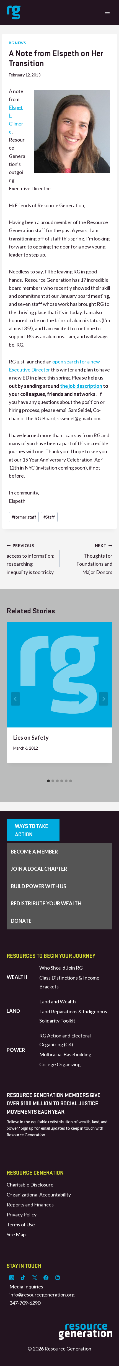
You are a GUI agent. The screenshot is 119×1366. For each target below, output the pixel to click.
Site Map (16, 1234)
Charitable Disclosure (30, 1185)
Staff (49, 517)
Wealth (17, 977)
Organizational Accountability (39, 1194)
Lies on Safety (31, 737)
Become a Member (34, 852)
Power (16, 1050)
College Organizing (60, 1064)
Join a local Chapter (39, 869)
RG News (17, 43)
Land (13, 1011)
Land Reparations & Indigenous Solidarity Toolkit (73, 1015)
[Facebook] (46, 1278)
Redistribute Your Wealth (46, 903)
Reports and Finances (30, 1204)
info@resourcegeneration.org (41, 1294)
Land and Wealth (57, 1001)
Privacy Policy (22, 1214)
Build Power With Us (38, 886)
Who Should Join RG (61, 968)
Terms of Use (21, 1224)
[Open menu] (107, 12)
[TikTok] (23, 1278)
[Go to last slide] (15, 699)
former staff (24, 517)
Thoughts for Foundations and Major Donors (94, 559)
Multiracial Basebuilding (65, 1054)
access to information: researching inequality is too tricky (31, 559)
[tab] (48, 781)
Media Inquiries (26, 1286)
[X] (35, 1278)
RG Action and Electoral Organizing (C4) (65, 1039)
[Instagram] (12, 1278)
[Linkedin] (58, 1278)
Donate (21, 921)
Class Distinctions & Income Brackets (69, 982)
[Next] (103, 699)
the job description (81, 386)
